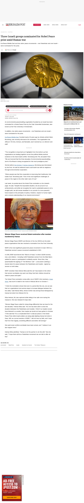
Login (79, 24)
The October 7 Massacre (39, 345)
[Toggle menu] (3, 24)
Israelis (17, 345)
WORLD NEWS (55, 24)
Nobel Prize (11, 345)
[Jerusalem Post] (14, 24)
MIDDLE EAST (64, 24)
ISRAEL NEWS (46, 24)
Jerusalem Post (4, 31)
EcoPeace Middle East (12, 137)
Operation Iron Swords (27, 345)
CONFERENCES (37, 24)
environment (3, 345)
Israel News (10, 31)
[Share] (2, 50)
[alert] (12, 488)
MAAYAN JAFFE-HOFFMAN (11, 115)
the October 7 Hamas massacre (24, 165)
